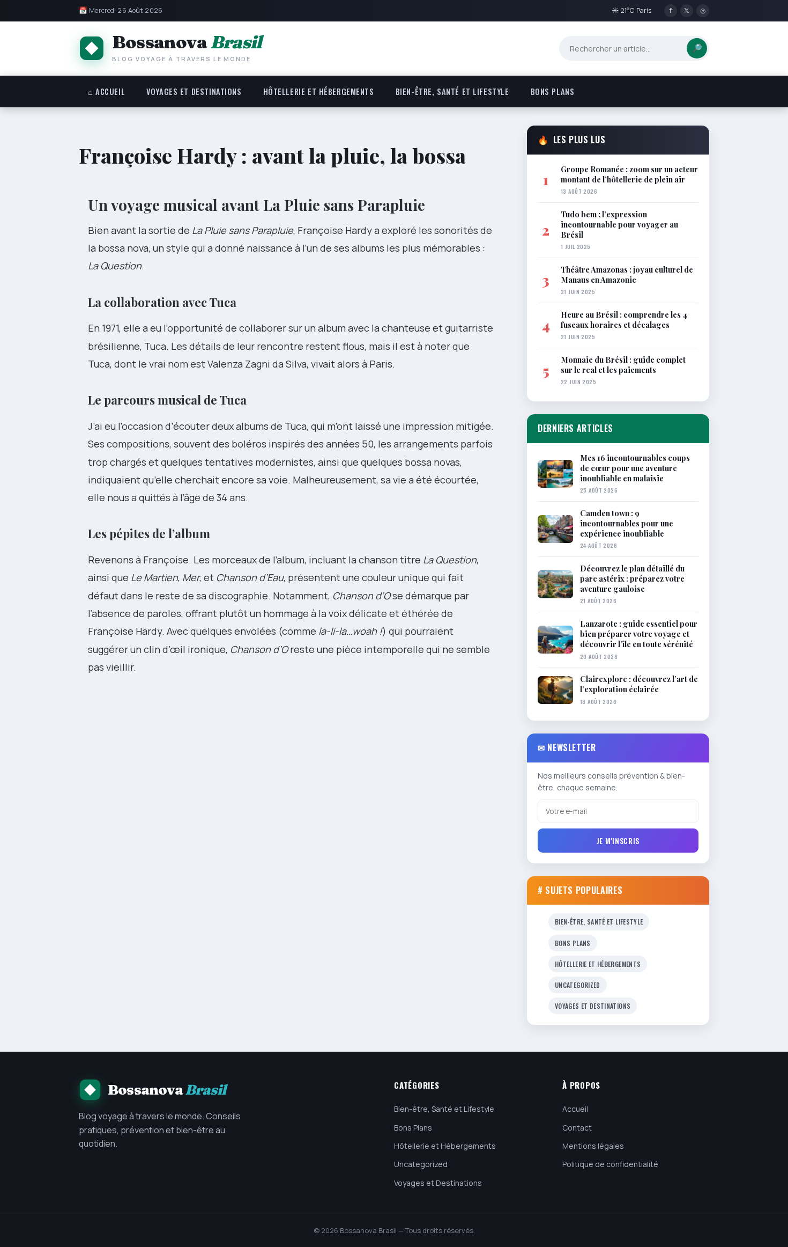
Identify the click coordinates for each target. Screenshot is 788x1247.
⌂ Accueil (106, 91)
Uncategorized (577, 984)
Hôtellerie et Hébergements (318, 91)
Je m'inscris (618, 840)
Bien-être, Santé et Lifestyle (452, 91)
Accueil (575, 1109)
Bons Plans (553, 91)
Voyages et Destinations (193, 91)
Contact (577, 1128)
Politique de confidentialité (610, 1164)
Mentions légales (593, 1146)
